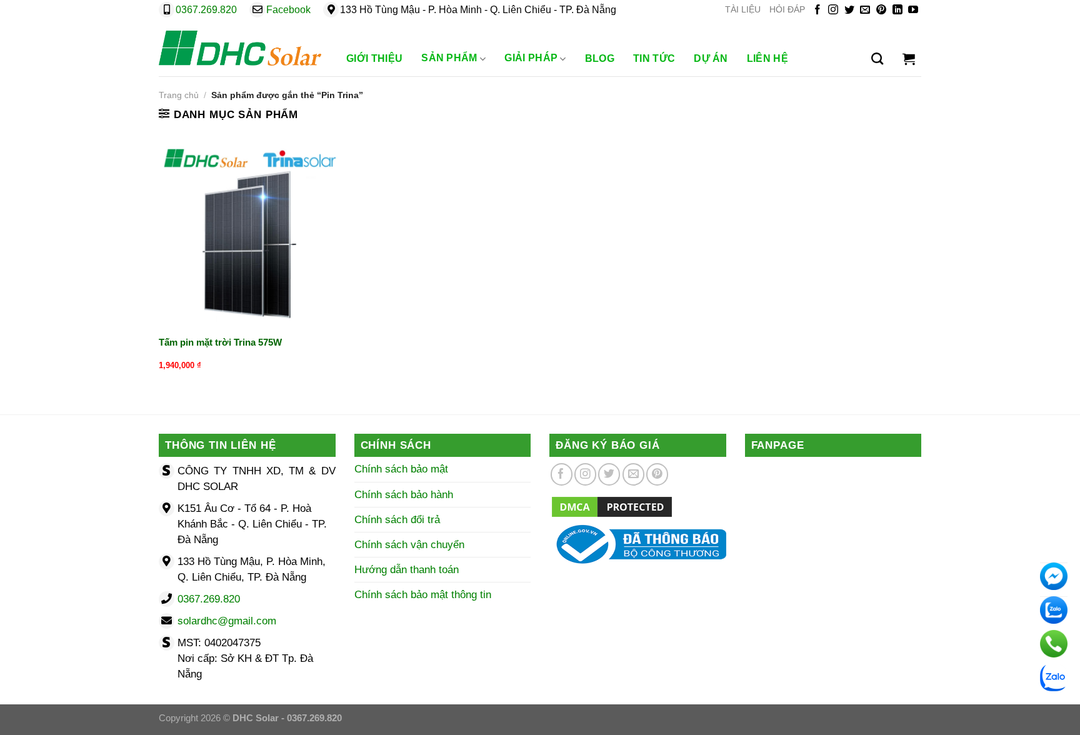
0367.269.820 (206, 9)
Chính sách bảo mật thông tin (422, 595)
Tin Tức (654, 58)
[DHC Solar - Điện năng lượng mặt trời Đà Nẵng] (240, 48)
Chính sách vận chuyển (409, 545)
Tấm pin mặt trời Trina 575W (220, 342)
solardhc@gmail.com (227, 621)
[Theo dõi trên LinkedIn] (897, 10)
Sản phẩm (449, 57)
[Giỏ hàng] (908, 58)
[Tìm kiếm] (877, 58)
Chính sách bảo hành (403, 495)
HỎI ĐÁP (787, 9)
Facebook (288, 9)
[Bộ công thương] (637, 543)
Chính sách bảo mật (401, 469)
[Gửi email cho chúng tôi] (865, 10)
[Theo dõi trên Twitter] (849, 10)
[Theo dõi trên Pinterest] (881, 10)
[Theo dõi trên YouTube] (913, 10)
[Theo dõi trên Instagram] (833, 10)
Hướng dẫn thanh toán (406, 570)
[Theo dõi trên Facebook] (817, 10)
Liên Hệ (767, 58)
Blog (599, 58)
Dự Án (711, 58)
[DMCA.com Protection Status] (611, 506)
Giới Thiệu (374, 58)
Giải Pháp (531, 57)
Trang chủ (179, 95)
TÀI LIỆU (743, 9)
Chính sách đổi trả (397, 520)
